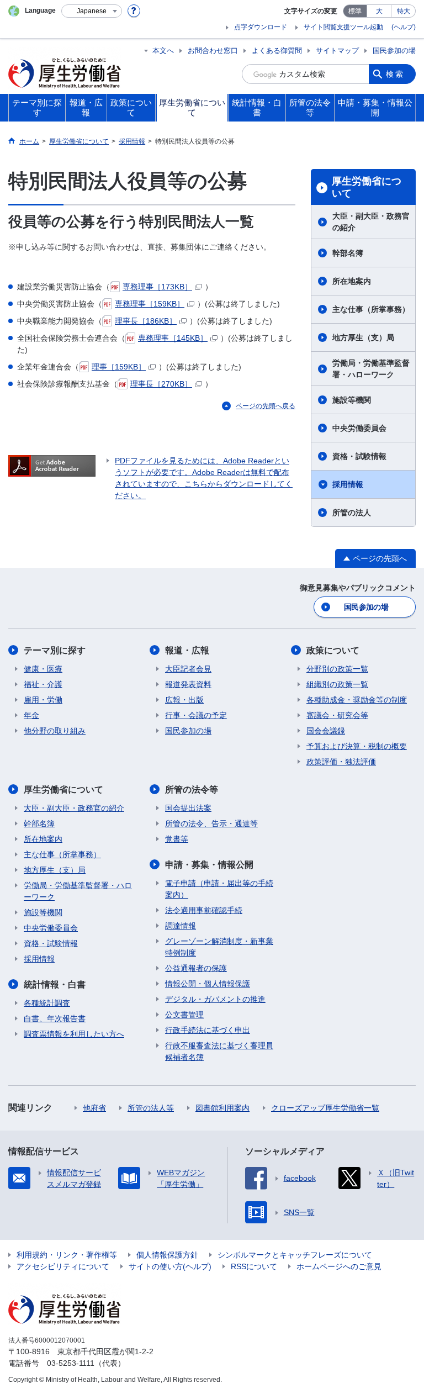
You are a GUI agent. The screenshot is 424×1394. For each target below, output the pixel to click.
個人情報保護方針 (167, 1254)
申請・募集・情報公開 (209, 864)
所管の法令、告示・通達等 (211, 823)
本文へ (163, 50)
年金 (31, 715)
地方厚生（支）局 (363, 337)
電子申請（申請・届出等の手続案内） (219, 889)
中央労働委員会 (359, 428)
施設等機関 (351, 399)
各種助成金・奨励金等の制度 (356, 699)
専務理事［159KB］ (149, 303)
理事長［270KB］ (161, 383)
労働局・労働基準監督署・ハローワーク (371, 368)
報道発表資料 (188, 684)
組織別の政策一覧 (337, 684)
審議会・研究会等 (337, 715)
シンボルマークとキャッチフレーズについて (295, 1254)
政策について (332, 650)
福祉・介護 (43, 684)
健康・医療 (43, 668)
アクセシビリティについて (63, 1266)
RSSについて (254, 1266)
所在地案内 (351, 281)
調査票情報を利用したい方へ (74, 1033)
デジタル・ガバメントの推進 (215, 999)
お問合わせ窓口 (213, 50)
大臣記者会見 (188, 668)
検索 (395, 74)
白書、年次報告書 (55, 1018)
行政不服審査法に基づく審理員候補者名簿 (219, 1051)
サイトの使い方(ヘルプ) (170, 1266)
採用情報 (347, 484)
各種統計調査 (47, 1003)
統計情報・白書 (55, 984)
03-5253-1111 (70, 1363)
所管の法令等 (191, 789)
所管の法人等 (151, 1107)
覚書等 (176, 839)
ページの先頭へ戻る (265, 406)
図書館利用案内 (222, 1107)
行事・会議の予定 (196, 715)
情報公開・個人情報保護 (207, 983)
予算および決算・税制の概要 (356, 746)
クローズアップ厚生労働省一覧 (325, 1107)
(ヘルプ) (403, 27)
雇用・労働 (43, 699)
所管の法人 (351, 512)
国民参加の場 (394, 50)
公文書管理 (184, 1014)
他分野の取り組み (55, 730)
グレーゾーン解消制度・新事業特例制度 (219, 947)
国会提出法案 (188, 808)
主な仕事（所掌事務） (371, 309)
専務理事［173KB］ (157, 286)
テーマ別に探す (55, 650)
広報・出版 (184, 699)
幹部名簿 (347, 253)
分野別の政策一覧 (337, 668)
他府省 (94, 1107)
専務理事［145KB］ (173, 338)
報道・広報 (187, 650)
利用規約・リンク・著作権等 (67, 1254)
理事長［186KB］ (146, 320)
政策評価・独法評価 (341, 761)
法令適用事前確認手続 (203, 910)
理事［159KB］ (119, 366)
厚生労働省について (366, 187)
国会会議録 (325, 730)
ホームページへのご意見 (338, 1266)
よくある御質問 (277, 50)
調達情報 (180, 925)
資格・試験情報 (359, 456)
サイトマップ (337, 50)
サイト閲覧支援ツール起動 (343, 27)
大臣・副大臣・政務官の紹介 (371, 222)
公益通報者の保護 (196, 968)
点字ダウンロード (260, 27)
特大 (403, 11)
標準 (355, 11)
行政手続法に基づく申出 (207, 1030)
